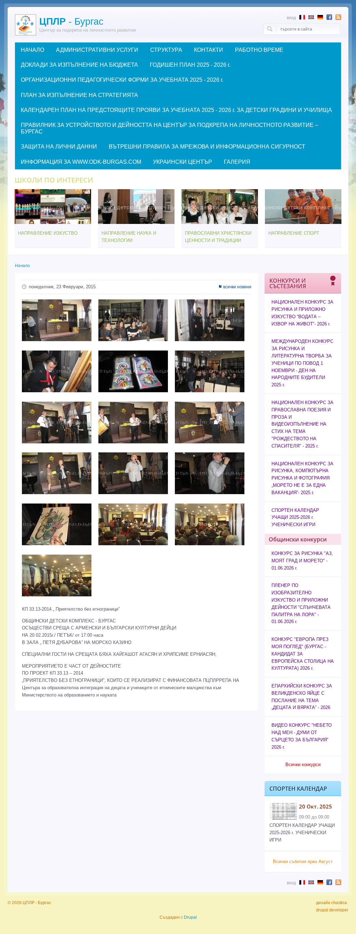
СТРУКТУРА (166, 50)
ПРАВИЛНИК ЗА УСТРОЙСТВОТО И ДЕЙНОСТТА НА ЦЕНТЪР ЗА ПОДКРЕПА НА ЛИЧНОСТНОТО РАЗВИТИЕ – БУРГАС (169, 128)
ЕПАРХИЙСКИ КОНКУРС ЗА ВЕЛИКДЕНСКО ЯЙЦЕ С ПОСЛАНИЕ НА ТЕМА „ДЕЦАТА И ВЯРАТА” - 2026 (302, 696)
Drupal (190, 917)
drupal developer (332, 910)
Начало (22, 265)
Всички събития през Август (303, 861)
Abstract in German (320, 17)
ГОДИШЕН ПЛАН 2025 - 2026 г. (190, 65)
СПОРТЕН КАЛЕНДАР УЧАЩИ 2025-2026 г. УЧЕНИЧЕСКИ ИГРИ (295, 518)
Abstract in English (311, 17)
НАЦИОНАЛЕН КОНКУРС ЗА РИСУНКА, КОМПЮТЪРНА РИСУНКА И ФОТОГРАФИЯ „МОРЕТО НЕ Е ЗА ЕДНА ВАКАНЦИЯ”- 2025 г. (302, 478)
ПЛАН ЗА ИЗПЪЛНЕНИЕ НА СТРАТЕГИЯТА (79, 95)
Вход (291, 17)
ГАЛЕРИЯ (237, 162)
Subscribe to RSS (338, 17)
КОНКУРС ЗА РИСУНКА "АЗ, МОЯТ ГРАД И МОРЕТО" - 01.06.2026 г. (302, 561)
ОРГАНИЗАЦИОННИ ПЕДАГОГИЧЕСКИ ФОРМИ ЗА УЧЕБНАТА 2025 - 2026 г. (122, 80)
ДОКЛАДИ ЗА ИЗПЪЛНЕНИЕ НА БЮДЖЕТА (79, 65)
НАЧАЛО (32, 50)
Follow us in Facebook (329, 17)
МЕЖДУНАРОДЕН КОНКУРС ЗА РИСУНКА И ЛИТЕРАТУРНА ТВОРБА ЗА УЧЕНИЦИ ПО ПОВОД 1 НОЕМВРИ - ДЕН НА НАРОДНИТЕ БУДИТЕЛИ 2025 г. (302, 363)
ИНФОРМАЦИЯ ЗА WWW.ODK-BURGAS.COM (81, 162)
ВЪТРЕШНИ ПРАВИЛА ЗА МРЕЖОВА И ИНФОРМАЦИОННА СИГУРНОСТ (207, 147)
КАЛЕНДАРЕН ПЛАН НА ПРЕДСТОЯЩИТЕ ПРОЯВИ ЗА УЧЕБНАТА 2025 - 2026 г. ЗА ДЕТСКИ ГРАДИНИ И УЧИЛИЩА (176, 110)
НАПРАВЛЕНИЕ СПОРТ (293, 233)
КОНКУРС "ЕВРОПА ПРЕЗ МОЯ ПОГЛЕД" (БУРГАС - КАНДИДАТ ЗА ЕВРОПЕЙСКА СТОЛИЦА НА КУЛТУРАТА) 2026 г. (303, 654)
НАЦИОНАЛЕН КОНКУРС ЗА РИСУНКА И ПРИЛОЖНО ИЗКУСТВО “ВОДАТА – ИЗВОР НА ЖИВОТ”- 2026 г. (302, 312)
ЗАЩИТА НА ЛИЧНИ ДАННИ (59, 147)
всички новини (237, 286)
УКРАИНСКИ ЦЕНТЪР (182, 162)
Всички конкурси (303, 764)
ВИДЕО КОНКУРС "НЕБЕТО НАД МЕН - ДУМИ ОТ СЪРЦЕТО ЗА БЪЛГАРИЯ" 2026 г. (302, 736)
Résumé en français (302, 17)
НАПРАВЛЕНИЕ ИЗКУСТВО (48, 233)
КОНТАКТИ (208, 50)
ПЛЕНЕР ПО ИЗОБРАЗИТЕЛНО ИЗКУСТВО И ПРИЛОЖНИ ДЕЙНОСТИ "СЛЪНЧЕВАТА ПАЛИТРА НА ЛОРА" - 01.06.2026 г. (301, 603)
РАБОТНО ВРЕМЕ (259, 50)
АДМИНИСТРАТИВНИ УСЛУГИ (97, 50)
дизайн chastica (331, 902)
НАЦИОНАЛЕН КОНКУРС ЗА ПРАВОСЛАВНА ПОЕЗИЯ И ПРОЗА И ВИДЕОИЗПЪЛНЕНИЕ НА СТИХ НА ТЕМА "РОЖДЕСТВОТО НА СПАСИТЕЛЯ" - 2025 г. (302, 424)
